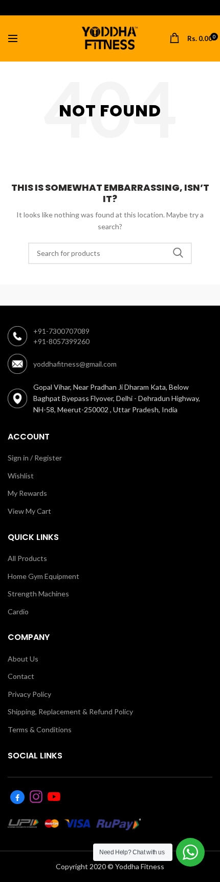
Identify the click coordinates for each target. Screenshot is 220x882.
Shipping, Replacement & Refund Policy (70, 711)
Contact (21, 676)
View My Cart (29, 511)
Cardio (18, 611)
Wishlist (21, 475)
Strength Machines (38, 593)
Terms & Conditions (40, 729)
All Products (27, 558)
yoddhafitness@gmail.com (75, 363)
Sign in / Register (35, 457)
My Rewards (27, 493)
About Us (23, 658)
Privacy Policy (29, 694)
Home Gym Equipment (43, 576)
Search (178, 253)
